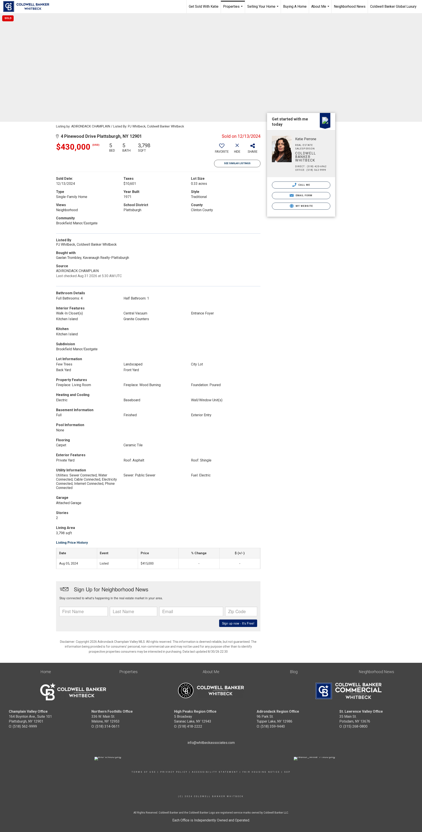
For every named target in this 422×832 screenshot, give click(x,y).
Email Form (303, 195)
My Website (304, 206)
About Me (320, 8)
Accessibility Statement (215, 772)
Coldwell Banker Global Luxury (393, 6)
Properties (233, 8)
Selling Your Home (263, 8)
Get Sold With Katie (203, 6)
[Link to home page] (28, 6)
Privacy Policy (174, 772)
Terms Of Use (144, 772)
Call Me (303, 184)
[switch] (221, 149)
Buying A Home (295, 6)
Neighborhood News (350, 6)
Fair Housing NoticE (261, 772)
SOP (287, 772)
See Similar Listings (237, 163)
